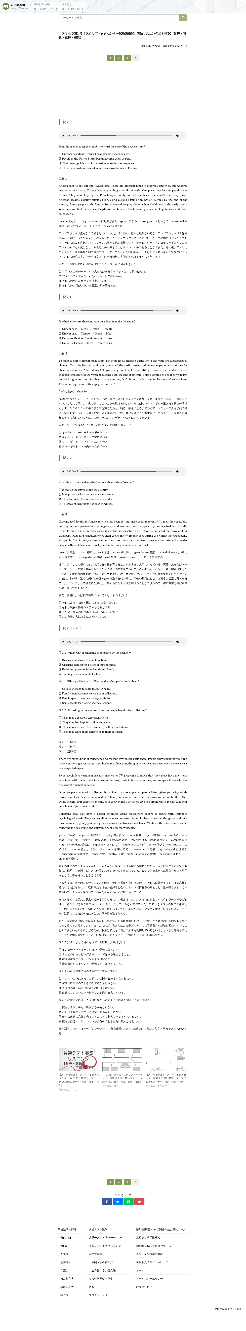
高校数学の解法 (42, 4)
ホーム (140, 1270)
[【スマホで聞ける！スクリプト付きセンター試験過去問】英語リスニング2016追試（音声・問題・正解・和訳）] (166, 1059)
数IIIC (62, 1246)
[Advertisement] (123, 89)
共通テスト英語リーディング (106, 1237)
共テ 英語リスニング (73, 8)
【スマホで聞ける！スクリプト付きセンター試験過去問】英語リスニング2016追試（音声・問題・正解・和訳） (166, 1078)
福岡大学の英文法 (101, 1262)
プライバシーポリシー (149, 1278)
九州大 (63, 1254)
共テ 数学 (67, 4)
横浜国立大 (66, 1287)
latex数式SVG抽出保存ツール (153, 1246)
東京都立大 (66, 1278)
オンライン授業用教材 (149, 1254)
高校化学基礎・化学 (101, 1278)
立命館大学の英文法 (102, 1270)
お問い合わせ (144, 1287)
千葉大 (63, 1270)
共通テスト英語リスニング (105, 1246)
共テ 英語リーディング (46, 8)
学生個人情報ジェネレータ (152, 1262)
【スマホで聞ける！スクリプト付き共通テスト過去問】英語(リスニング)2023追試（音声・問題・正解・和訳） (79, 1080)
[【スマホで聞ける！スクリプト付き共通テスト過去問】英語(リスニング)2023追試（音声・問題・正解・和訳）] (79, 1059)
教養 (91, 1287)
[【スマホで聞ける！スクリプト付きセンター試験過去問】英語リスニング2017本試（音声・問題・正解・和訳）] (122, 1059)
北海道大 (64, 1262)
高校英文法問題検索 (148, 1237)
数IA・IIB (64, 1237)
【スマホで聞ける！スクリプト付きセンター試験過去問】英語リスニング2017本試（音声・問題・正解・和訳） (122, 1078)
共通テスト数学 (98, 1229)
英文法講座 (95, 1254)
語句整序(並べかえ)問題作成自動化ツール (161, 1229)
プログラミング (98, 1295)
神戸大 (63, 1295)
